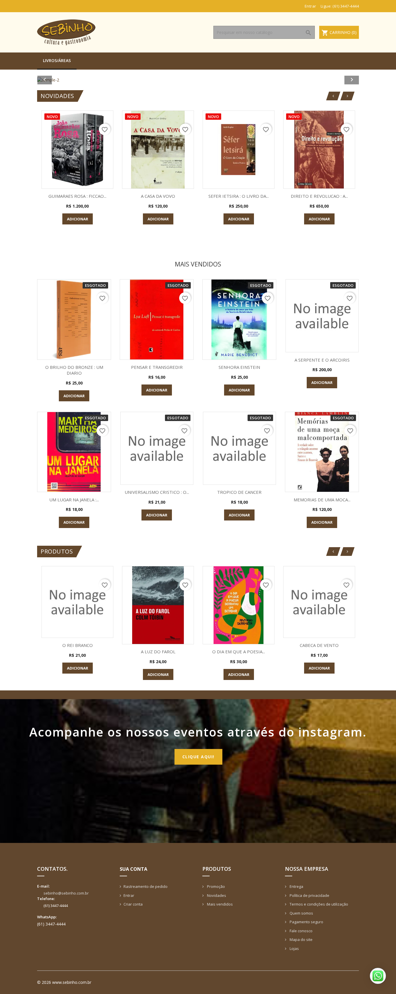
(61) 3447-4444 (346, 6)
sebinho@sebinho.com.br (66, 893)
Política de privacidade (309, 895)
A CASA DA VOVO (158, 196)
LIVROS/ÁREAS (57, 60)
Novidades (216, 895)
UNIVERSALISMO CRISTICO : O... (157, 492)
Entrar (128, 895)
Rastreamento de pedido (145, 886)
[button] (61, 80)
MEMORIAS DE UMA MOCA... (322, 500)
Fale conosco (301, 930)
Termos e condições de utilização (318, 904)
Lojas (294, 948)
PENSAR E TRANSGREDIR (157, 367)
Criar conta (133, 904)
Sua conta (133, 869)
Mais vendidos (219, 904)
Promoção (215, 886)
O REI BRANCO (77, 645)
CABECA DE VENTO (319, 645)
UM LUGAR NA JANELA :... (74, 500)
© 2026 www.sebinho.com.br (64, 982)
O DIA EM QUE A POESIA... (238, 651)
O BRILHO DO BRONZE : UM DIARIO (74, 370)
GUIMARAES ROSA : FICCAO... (77, 196)
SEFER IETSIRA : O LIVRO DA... (238, 196)
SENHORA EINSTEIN (239, 367)
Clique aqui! (198, 756)
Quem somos (301, 913)
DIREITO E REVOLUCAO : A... (319, 196)
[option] (198, 80)
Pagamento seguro (306, 921)
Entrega (296, 886)
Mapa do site (301, 939)
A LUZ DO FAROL (158, 651)
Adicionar (77, 219)
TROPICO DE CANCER (239, 492)
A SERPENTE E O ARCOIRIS (322, 360)
